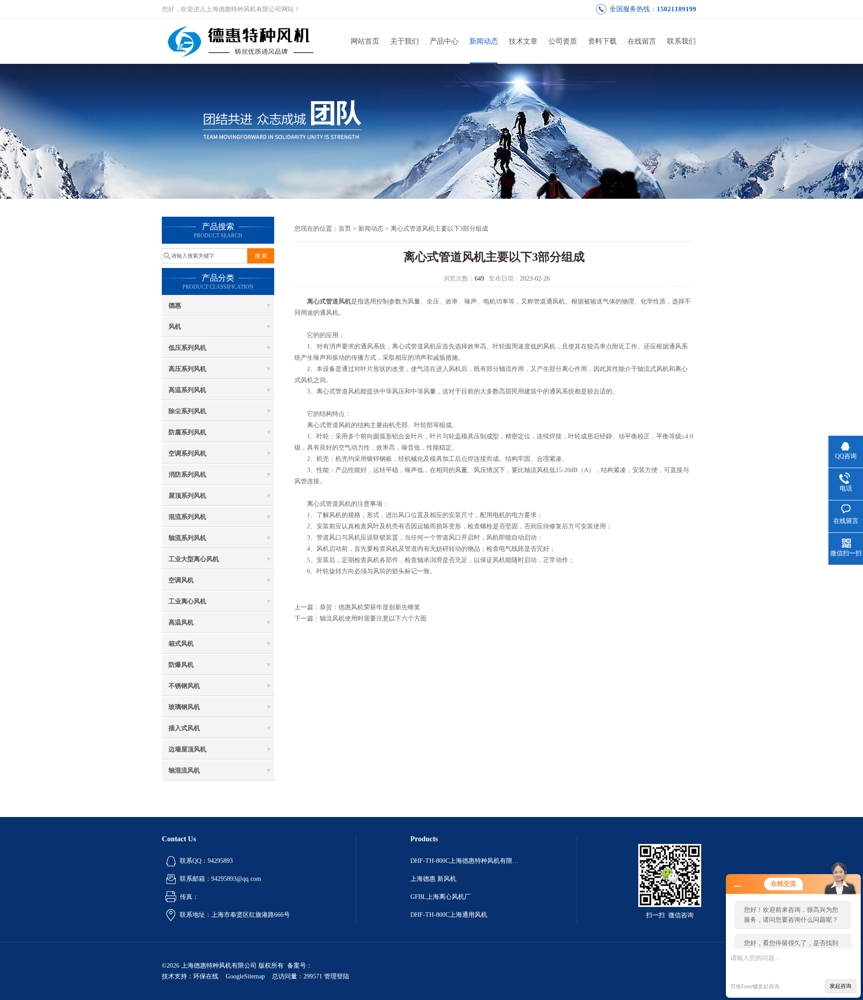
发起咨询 (840, 986)
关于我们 (404, 41)
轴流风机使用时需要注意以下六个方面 (373, 618)
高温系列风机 (187, 390)
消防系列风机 (187, 474)
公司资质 (562, 41)
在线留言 (641, 41)
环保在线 (205, 976)
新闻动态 (483, 41)
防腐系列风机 (187, 432)
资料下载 (602, 41)
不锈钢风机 (184, 686)
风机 (175, 326)
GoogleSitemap (245, 976)
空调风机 (181, 580)
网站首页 (365, 41)
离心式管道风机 (329, 301)
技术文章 (523, 41)
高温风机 (181, 622)
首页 (344, 228)
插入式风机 (184, 728)
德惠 (175, 305)
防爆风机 (181, 664)
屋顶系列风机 (187, 495)
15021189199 (676, 9)
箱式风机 (181, 643)
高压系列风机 (187, 369)
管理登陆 (336, 976)
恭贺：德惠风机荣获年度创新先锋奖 (370, 607)
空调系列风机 (187, 453)
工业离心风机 (187, 601)
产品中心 (444, 41)
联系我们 (681, 41)
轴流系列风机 (187, 538)
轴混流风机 (184, 770)
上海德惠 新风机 (433, 878)
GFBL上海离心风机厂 (440, 896)
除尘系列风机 (187, 411)
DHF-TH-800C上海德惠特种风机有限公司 (466, 860)
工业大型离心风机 (194, 559)
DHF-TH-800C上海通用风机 (448, 914)
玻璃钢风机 (184, 707)
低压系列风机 (187, 347)
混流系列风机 (187, 516)
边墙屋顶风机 (187, 749)
